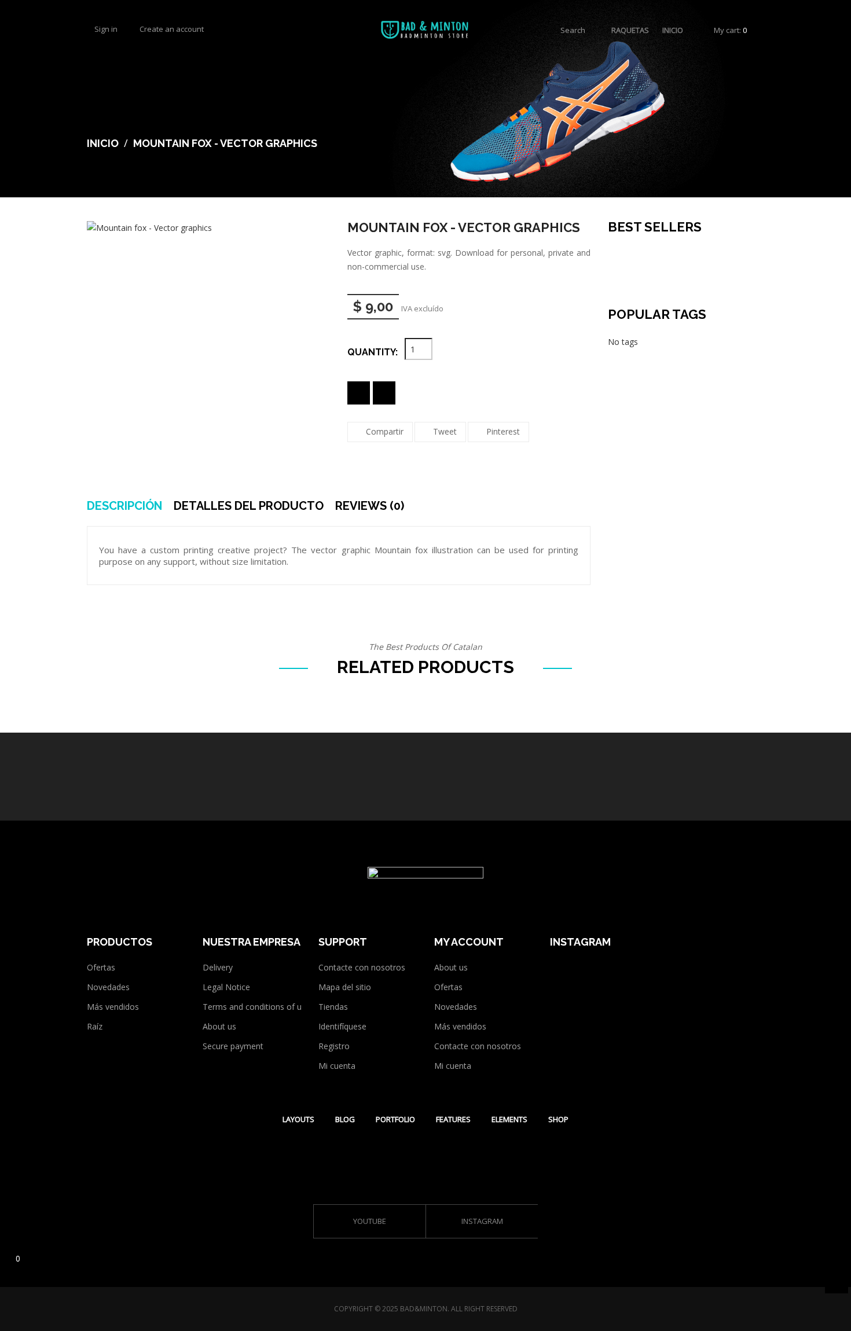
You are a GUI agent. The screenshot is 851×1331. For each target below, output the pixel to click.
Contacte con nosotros (361, 967)
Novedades (108, 986)
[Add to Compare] (384, 393)
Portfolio (395, 1119)
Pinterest (503, 431)
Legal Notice (226, 986)
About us (219, 1026)
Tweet (445, 431)
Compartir (385, 431)
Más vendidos (113, 1006)
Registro (334, 1045)
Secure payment (233, 1045)
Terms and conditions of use (256, 1006)
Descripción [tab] (124, 506)
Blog (345, 1119)
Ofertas (101, 967)
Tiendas (333, 1006)
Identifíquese (342, 1026)
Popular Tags (657, 314)
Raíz (94, 1026)
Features (453, 1119)
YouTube (369, 1221)
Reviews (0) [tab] (369, 506)
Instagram (482, 1221)
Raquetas (630, 30)
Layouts (298, 1119)
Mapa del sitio (344, 986)
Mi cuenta (336, 1065)
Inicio (672, 30)
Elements (509, 1119)
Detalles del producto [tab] (249, 506)
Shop (558, 1119)
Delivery (218, 967)
